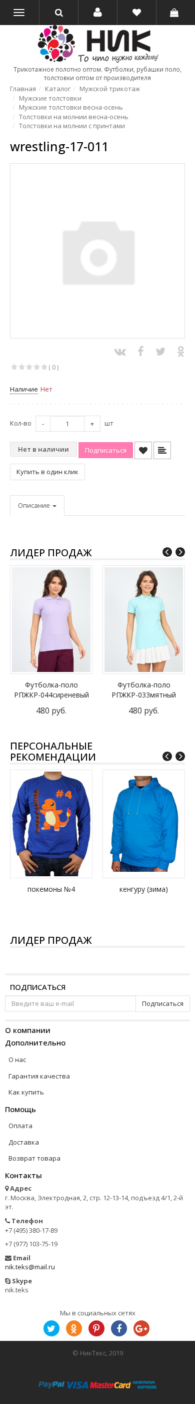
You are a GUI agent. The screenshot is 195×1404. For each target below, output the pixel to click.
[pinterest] (96, 1328)
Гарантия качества (39, 1076)
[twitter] (52, 1328)
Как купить (26, 1092)
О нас (17, 1059)
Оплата (20, 1125)
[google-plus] (142, 1328)
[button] (97, 12)
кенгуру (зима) (144, 889)
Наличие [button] (24, 389)
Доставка (23, 1142)
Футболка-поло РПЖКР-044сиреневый (51, 689)
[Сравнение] (162, 450)
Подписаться (38, 987)
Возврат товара (34, 1158)
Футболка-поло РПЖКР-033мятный (144, 689)
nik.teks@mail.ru (30, 1266)
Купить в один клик (47, 471)
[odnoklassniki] (74, 1328)
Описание (35, 505)
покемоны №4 (51, 889)
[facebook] (119, 1328)
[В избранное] (143, 450)
